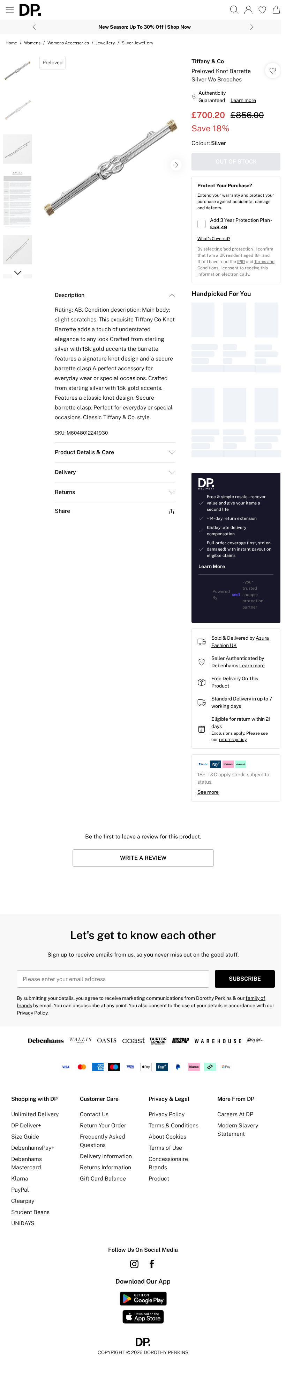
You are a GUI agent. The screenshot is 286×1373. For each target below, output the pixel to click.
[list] (110, 165)
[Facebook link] (152, 1264)
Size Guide (25, 1136)
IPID (241, 261)
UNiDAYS (23, 1223)
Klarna (19, 1178)
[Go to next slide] (176, 164)
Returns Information (105, 1167)
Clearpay (22, 1201)
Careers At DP (235, 1114)
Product (159, 1178)
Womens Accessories (68, 43)
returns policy (233, 739)
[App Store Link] (143, 1308)
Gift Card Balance (103, 1178)
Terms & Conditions (173, 1125)
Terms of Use (165, 1148)
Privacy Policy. (32, 1013)
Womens (32, 43)
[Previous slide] (34, 26)
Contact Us (94, 1114)
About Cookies (167, 1136)
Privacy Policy (167, 1114)
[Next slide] (252, 26)
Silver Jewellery (137, 43)
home (11, 43)
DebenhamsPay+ (32, 1148)
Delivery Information (106, 1156)
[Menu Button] (10, 10)
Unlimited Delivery (35, 1114)
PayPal (20, 1189)
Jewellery (105, 43)
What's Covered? (213, 238)
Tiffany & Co (207, 61)
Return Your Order (103, 1125)
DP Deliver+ (26, 1125)
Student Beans (30, 1212)
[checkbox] (235, 224)
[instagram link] (134, 1264)
